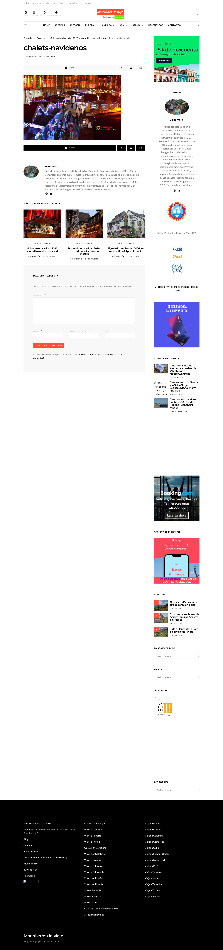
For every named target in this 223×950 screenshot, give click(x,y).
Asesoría (75, 25)
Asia (122, 25)
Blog (26, 839)
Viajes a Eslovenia (93, 865)
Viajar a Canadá (153, 829)
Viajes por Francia (93, 884)
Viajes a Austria (92, 841)
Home (46, 25)
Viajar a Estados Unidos (157, 853)
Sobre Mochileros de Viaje (36, 3)
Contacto (174, 25)
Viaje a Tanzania (153, 872)
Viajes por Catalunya (95, 853)
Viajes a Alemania (93, 829)
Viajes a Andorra (92, 835)
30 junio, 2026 (176, 624)
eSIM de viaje (30, 869)
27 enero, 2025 (176, 394)
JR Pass (87, 3)
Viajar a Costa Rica (154, 841)
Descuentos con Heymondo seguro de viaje (46, 857)
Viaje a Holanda (92, 896)
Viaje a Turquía (152, 890)
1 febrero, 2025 (176, 378)
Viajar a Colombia (154, 835)
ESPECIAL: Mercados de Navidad (101, 908)
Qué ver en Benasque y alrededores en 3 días (183, 603)
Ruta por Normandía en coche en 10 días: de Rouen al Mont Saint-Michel (183, 403)
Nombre (37, 331)
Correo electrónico (79, 331)
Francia (41, 38)
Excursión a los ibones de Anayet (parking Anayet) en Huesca (184, 617)
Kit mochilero (31, 863)
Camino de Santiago (94, 823)
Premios (28, 829)
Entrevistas (73, 3)
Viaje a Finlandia (92, 890)
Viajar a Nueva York (155, 859)
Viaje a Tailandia (153, 884)
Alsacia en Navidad (94, 914)
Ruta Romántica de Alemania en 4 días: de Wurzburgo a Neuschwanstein (183, 369)
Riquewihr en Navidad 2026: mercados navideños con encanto (84, 251)
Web (107, 331)
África (136, 25)
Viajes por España (93, 878)
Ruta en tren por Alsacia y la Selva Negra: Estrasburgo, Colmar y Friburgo (184, 386)
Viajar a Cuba (152, 847)
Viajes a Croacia (92, 859)
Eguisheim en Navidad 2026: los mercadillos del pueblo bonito (126, 250)
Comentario (39, 295)
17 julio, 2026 (175, 609)
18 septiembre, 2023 (178, 411)
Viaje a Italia (90, 902)
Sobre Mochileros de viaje (37, 823)
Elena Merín (49, 57)
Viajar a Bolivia (152, 823)
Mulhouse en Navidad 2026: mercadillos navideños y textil (80, 38)
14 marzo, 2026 (176, 636)
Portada (28, 38)
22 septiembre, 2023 (32, 57)
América (107, 25)
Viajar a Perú (151, 865)
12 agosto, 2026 (49, 256)
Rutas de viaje (31, 851)
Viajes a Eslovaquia (94, 872)
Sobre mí (59, 25)
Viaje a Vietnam (153, 896)
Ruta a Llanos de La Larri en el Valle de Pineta (184, 630)
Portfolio (58, 3)
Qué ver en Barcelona (95, 847)
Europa (89, 25)
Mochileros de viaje (43, 936)
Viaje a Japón (152, 878)
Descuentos (155, 25)
